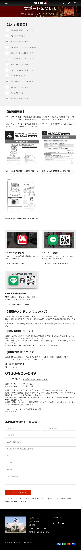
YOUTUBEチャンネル (15, 263)
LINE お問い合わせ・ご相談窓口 (19, 304)
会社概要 (31, 525)
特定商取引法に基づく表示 (38, 532)
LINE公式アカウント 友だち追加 (56, 263)
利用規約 (10, 501)
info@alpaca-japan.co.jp (35, 379)
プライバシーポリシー (62, 498)
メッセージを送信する (18, 492)
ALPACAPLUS (15, 542)
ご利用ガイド (33, 518)
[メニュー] (6, 3)
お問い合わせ (33, 522)
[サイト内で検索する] (63, 3)
